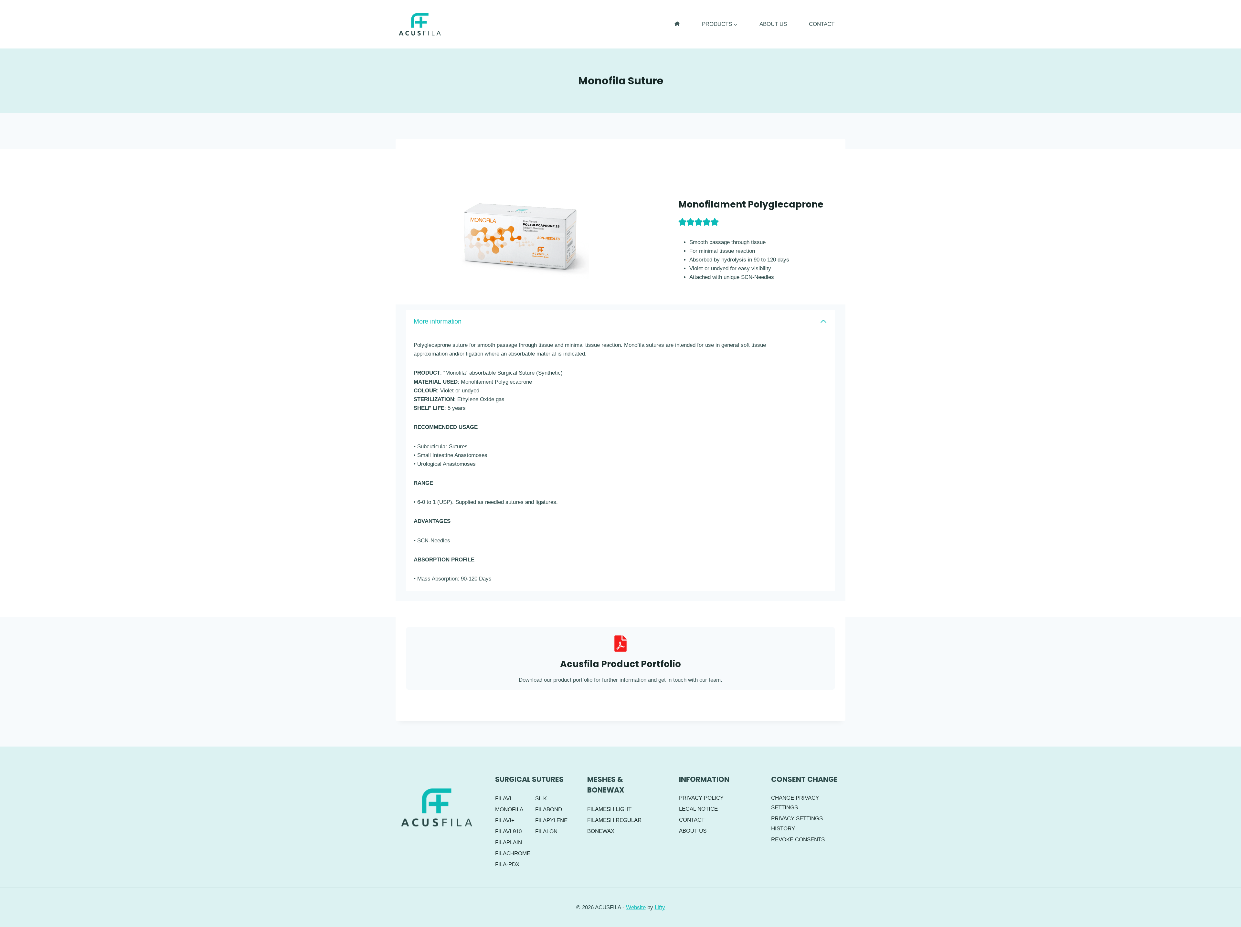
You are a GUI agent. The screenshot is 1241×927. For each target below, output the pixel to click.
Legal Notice (698, 809)
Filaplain (508, 842)
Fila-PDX (507, 864)
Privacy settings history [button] (797, 823)
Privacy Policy (701, 798)
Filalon (546, 831)
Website (636, 907)
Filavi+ (504, 820)
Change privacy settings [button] (795, 803)
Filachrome (512, 853)
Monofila (509, 809)
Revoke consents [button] (798, 839)
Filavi (503, 798)
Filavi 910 (508, 831)
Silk (541, 798)
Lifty (660, 907)
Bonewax (600, 831)
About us (773, 24)
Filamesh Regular (614, 820)
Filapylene (551, 820)
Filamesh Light (609, 809)
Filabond (548, 809)
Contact (821, 24)
